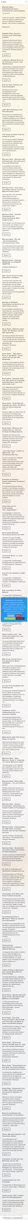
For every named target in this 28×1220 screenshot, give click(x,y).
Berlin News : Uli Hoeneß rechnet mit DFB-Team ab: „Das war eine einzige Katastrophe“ (13, 1044)
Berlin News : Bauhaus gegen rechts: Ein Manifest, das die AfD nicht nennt (13, 330)
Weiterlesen (5, 27)
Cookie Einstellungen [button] (9, 618)
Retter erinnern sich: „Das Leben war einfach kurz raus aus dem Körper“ (12, 636)
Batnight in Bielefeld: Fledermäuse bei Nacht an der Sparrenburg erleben (13, 304)
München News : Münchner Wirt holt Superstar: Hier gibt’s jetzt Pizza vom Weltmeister (13, 161)
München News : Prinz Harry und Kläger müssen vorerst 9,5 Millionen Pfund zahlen (13, 189)
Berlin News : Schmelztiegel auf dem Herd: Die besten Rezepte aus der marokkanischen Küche (14, 1067)
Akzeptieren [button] (10, 615)
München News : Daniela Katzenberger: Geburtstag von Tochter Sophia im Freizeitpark (13, 805)
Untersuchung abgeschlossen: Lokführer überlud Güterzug (12, 947)
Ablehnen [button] (18, 615)
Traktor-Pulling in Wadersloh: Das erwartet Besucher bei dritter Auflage (13, 971)
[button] (26, 2)
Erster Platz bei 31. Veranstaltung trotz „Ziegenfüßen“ (9, 508)
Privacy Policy (20, 618)
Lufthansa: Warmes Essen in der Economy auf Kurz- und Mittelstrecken (12, 62)
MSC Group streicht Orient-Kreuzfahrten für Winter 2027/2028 (12, 661)
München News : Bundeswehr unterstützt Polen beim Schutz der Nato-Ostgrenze (13, 849)
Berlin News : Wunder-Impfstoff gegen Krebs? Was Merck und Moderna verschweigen (13, 996)
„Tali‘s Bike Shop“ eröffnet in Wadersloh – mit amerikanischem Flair (13, 452)
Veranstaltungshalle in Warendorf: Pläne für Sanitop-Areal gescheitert (13, 918)
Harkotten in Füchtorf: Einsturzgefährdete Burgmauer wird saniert (13, 481)
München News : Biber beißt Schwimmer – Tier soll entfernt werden (13, 783)
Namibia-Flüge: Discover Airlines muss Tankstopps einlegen (11, 35)
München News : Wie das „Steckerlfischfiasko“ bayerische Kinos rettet (11, 241)
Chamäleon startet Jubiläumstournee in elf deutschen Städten (11, 712)
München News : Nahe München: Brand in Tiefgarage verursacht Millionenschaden (13, 760)
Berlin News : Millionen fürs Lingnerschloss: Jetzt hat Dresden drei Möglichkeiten (12, 429)
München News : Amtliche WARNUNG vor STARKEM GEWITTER (11, 262)
